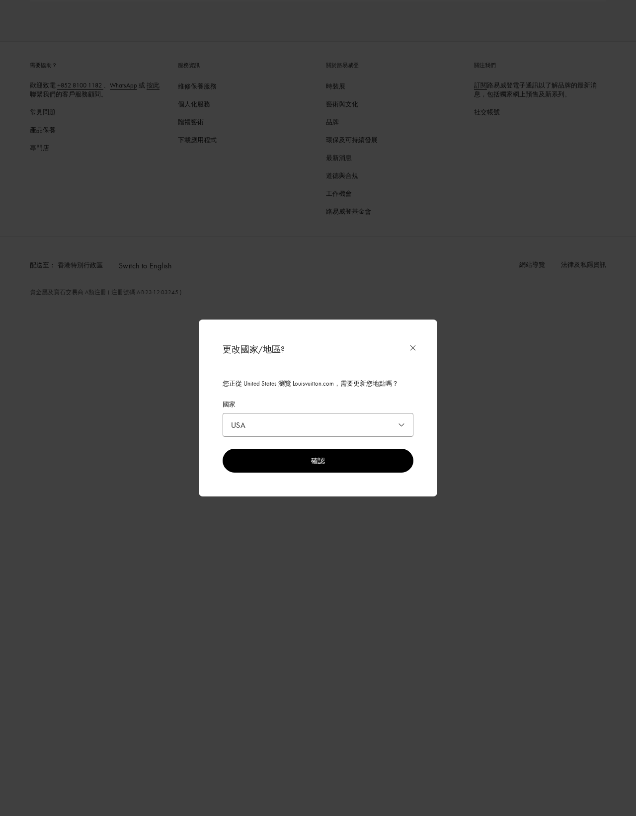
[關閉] (412, 347)
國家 (229, 404)
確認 (318, 460)
